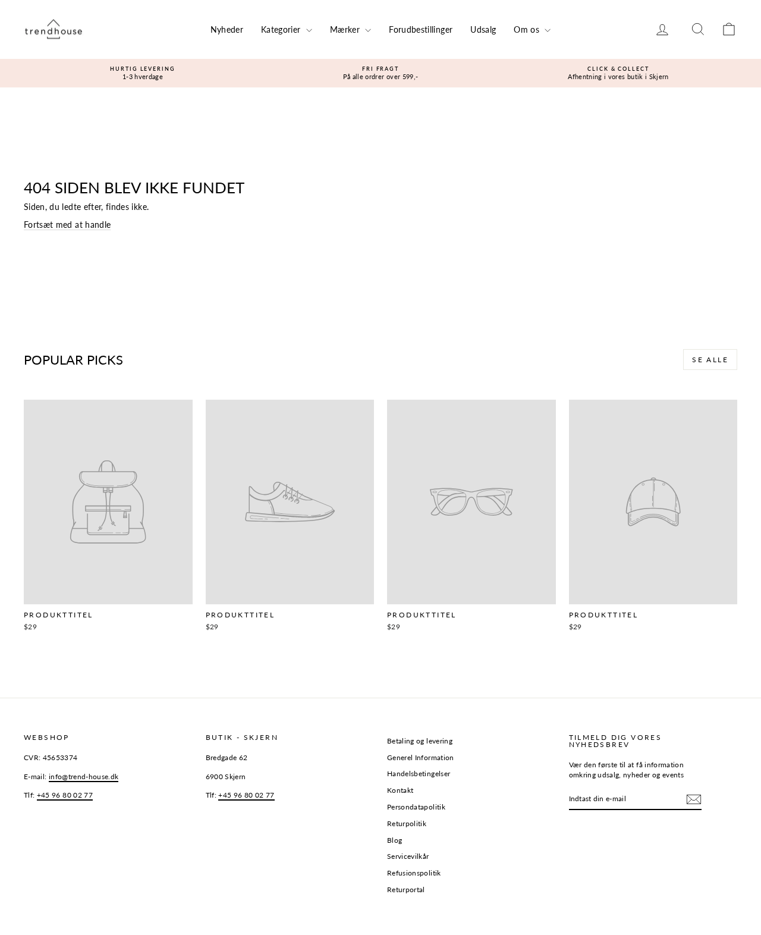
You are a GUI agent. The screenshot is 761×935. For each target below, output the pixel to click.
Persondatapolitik (416, 806)
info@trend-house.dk (84, 776)
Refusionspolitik (414, 872)
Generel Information (420, 757)
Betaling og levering (419, 740)
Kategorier (282, 29)
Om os (528, 29)
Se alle (710, 359)
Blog (394, 840)
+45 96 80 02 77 (65, 794)
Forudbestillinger (420, 29)
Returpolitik (406, 823)
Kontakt (400, 790)
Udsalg (483, 29)
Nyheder (226, 29)
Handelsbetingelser (418, 773)
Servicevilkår (408, 856)
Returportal (406, 889)
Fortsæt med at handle (67, 224)
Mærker (346, 29)
